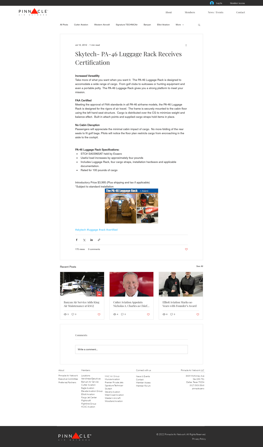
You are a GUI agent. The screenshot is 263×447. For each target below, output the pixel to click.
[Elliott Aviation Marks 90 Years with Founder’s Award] (181, 284)
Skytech (108, 388)
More (178, 24)
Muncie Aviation (112, 379)
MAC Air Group (112, 376)
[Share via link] (99, 239)
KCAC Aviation (88, 406)
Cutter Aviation (81, 24)
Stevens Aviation (112, 391)
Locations (85, 375)
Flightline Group (88, 403)
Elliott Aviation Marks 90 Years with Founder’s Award (179, 304)
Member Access (143, 382)
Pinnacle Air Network (68, 375)
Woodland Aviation (114, 401)
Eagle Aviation (87, 388)
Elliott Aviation (88, 394)
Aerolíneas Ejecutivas (91, 378)
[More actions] (186, 45)
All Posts (64, 24)
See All (199, 266)
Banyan (147, 24)
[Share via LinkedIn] (91, 239)
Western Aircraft (102, 24)
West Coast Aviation (114, 395)
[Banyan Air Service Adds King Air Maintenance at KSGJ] (82, 284)
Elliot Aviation (163, 24)
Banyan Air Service (89, 381)
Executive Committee (68, 379)
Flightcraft (86, 400)
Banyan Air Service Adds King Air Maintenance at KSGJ (81, 304)
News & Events (143, 376)
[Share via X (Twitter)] (84, 239)
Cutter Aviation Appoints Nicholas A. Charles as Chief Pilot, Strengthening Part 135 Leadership (130, 304)
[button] (168, 11)
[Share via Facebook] (76, 239)
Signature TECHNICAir (127, 24)
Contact (140, 379)
